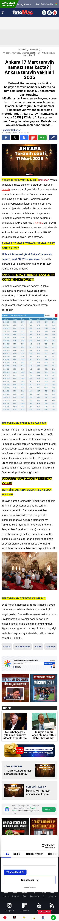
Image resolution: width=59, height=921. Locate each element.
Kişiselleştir (27, 880)
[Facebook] (6, 137)
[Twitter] (15, 137)
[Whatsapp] (42, 137)
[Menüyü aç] (3, 12)
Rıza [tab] (6, 853)
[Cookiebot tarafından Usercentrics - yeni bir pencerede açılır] (42, 846)
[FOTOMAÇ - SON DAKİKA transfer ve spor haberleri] (22, 12)
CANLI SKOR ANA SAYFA (8, 4)
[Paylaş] (53, 137)
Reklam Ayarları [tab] (34, 853)
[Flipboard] (33, 137)
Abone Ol (49, 809)
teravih (6, 189)
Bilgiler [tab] (17, 853)
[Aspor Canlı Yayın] (44, 12)
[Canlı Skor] (49, 12)
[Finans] (29, 750)
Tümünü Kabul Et (15, 872)
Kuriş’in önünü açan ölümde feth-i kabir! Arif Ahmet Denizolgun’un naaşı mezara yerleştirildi (44, 740)
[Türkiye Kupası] (54, 12)
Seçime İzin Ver (29, 887)
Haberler (21, 49)
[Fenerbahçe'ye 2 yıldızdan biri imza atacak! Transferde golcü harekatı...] (15, 721)
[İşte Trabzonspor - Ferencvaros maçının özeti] (44, 688)
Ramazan (43, 179)
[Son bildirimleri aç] (53, 918)
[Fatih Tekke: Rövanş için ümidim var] (15, 688)
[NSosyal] (24, 137)
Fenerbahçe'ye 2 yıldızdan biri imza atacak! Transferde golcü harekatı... (15, 737)
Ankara (39, 222)
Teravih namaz (22, 646)
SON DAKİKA (44, 912)
